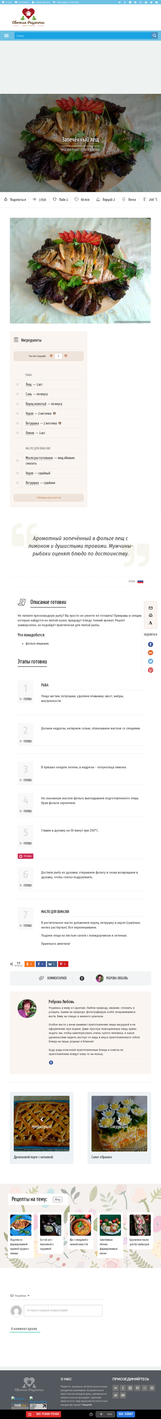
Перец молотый (36, 404)
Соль (29, 394)
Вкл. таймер (126, 1414)
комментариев (57, 978)
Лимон (30, 433)
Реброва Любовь (117, 978)
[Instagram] (140, 2)
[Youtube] (156, 2)
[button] (6, 35)
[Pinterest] (146, 2)
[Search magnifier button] (154, 35)
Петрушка (32, 423)
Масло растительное (39, 458)
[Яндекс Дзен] (130, 2)
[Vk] (119, 2)
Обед (57, 1199)
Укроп (29, 413)
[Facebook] (135, 2)
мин (109, 1414)
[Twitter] (151, 2)
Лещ (28, 384)
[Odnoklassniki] (125, 2)
